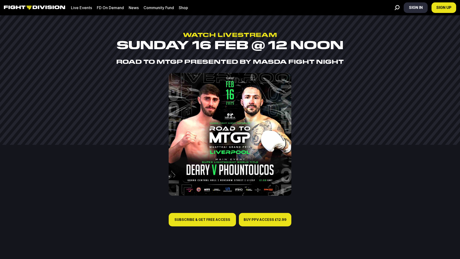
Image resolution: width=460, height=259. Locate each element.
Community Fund (159, 7)
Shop (183, 7)
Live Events (81, 7)
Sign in (416, 7)
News (134, 7)
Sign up (443, 7)
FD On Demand (110, 7)
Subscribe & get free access (202, 220)
